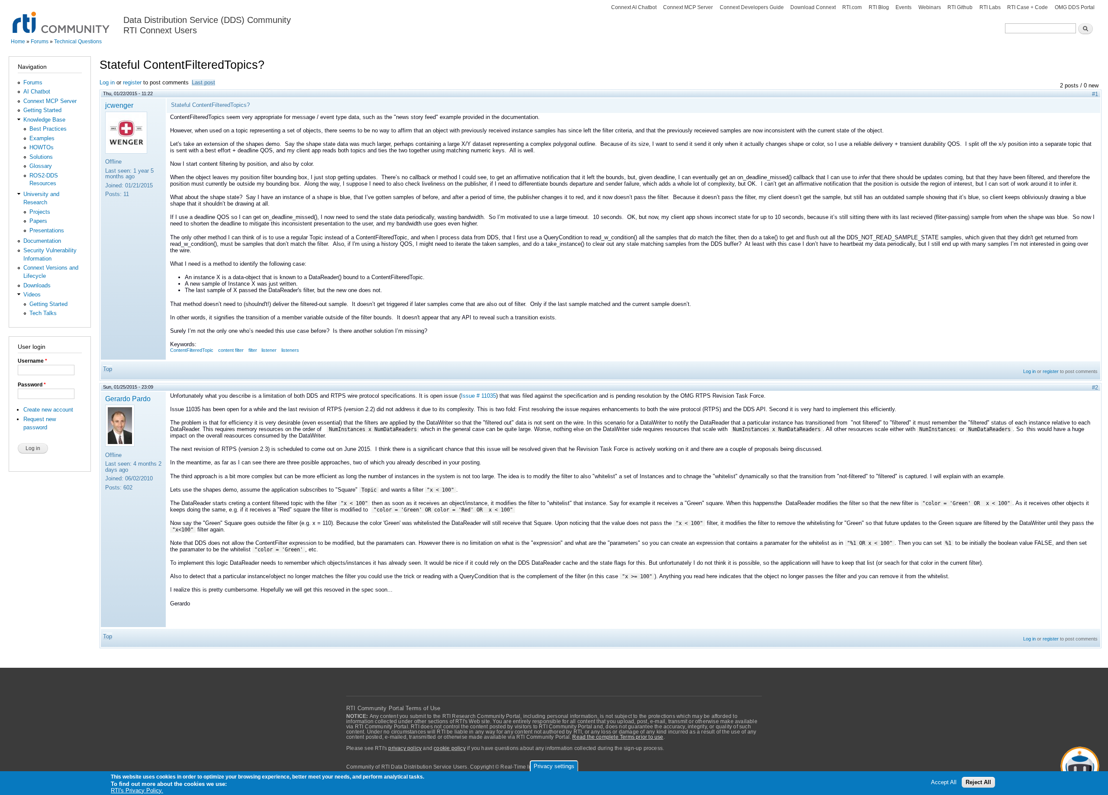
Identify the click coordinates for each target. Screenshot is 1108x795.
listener (269, 350)
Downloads (37, 285)
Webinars (929, 7)
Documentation (42, 241)
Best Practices (48, 129)
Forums (39, 42)
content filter (231, 350)
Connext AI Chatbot (634, 7)
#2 (1095, 387)
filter (252, 350)
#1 (1095, 94)
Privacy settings (554, 766)
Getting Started (42, 110)
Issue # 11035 (478, 396)
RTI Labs (990, 7)
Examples (42, 138)
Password (32, 385)
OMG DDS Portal (1075, 7)
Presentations (46, 230)
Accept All (944, 782)
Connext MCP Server (688, 7)
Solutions (41, 157)
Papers (38, 221)
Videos (32, 294)
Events (903, 7)
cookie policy (450, 748)
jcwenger (119, 105)
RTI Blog (879, 7)
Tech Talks (43, 313)
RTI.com (852, 7)
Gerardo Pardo (128, 398)
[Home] (61, 17)
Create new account (48, 409)
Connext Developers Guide (752, 7)
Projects (39, 212)
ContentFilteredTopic (191, 350)
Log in (107, 82)
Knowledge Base (44, 119)
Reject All (978, 782)
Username (32, 361)
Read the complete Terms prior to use (617, 737)
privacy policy (405, 748)
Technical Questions (78, 42)
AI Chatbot (36, 91)
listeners (290, 350)
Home (18, 42)
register (132, 82)
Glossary (40, 166)
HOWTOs (41, 147)
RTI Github (960, 7)
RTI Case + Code (1027, 7)
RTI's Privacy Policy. (137, 790)
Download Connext (813, 7)
